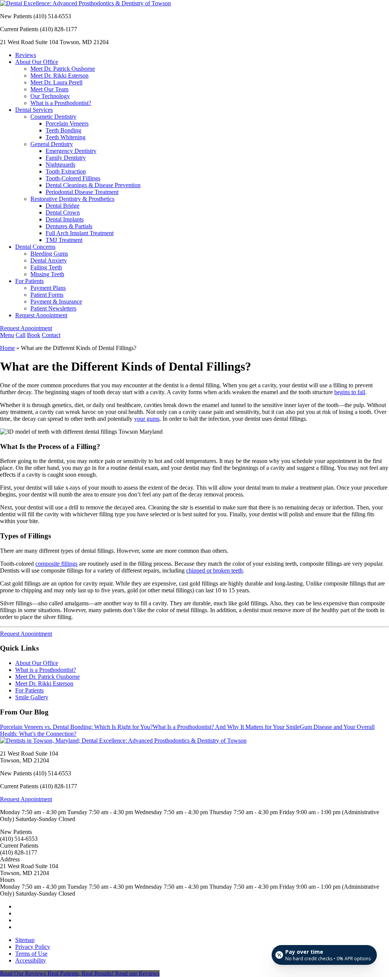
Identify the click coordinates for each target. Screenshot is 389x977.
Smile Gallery (31, 697)
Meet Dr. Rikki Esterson (59, 75)
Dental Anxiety (48, 260)
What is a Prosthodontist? (60, 103)
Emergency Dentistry (71, 151)
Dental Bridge (62, 205)
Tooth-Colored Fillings (73, 178)
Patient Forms (46, 294)
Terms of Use (31, 953)
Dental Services (34, 110)
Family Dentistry (66, 157)
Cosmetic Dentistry (53, 116)
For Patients (29, 281)
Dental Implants (65, 219)
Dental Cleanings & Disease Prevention (93, 185)
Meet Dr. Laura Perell (56, 82)
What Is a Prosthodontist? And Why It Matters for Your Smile (226, 727)
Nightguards (60, 164)
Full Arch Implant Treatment (80, 233)
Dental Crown (63, 212)
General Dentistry (51, 144)
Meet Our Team (49, 89)
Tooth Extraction (66, 171)
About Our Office (36, 62)
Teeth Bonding (63, 130)
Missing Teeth (47, 274)
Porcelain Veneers (67, 123)
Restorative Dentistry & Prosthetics (72, 199)
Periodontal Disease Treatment (82, 192)
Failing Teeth (46, 267)
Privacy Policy (32, 947)
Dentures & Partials (69, 226)
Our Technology (50, 96)
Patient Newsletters (53, 308)
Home (7, 348)
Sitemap (25, 940)
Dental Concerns (35, 246)
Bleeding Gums (49, 253)
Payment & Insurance (56, 301)
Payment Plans (48, 288)
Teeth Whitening (65, 137)
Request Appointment (41, 315)
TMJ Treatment (64, 240)
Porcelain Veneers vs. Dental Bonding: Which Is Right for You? (76, 727)
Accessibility (30, 960)
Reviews (25, 55)
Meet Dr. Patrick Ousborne (62, 68)
